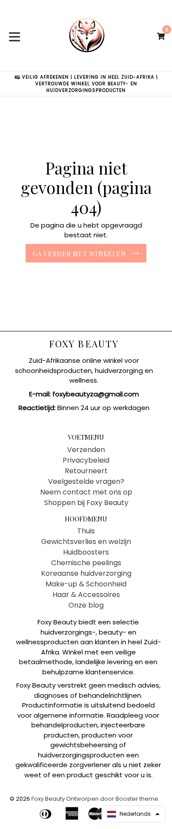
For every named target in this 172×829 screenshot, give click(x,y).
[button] (133, 814)
